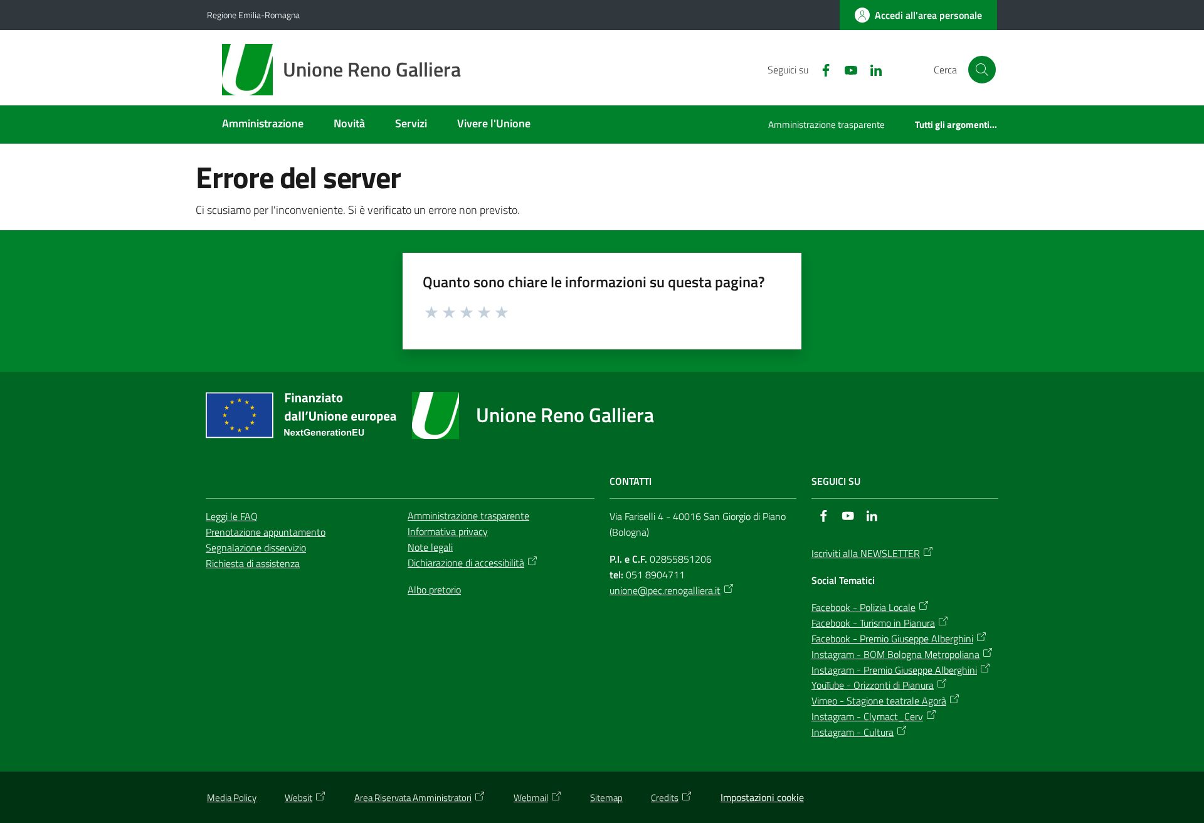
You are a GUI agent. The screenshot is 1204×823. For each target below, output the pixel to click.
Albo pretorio (434, 589)
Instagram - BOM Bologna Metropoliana (895, 654)
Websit (298, 797)
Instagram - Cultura (852, 732)
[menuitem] (263, 124)
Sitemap (606, 797)
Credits (665, 797)
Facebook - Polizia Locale (863, 607)
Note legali (430, 547)
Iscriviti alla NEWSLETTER (865, 553)
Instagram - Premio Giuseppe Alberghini (894, 669)
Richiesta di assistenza (253, 563)
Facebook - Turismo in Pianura (873, 622)
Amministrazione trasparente (468, 515)
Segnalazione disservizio (256, 547)
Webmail (531, 797)
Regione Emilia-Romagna (253, 14)
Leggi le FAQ (232, 516)
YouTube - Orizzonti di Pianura (872, 685)
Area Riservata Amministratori (413, 797)
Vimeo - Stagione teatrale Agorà (878, 700)
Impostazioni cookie (762, 797)
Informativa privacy (448, 531)
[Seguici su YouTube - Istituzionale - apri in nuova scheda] (845, 69)
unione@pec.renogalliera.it (665, 590)
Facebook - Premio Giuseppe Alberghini (892, 638)
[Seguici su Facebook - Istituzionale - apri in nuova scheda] (820, 69)
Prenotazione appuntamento (265, 531)
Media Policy (231, 797)
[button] (982, 70)
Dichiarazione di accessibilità (466, 562)
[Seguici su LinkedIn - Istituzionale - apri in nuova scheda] (871, 69)
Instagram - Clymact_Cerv (867, 716)
